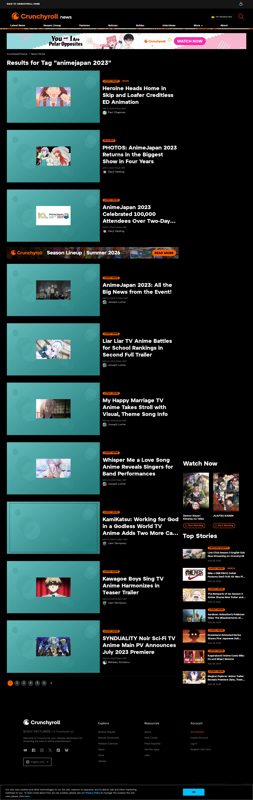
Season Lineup (52, 26)
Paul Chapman (116, 112)
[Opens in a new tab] (126, 41)
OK (193, 792)
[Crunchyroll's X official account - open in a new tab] (50, 750)
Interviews (169, 26)
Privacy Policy (93, 793)
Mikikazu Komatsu (119, 662)
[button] (37, 762)
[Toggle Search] (241, 17)
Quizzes (113, 26)
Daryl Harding (116, 172)
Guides (140, 26)
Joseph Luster (117, 302)
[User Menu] (241, 4)
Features (84, 26)
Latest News (17, 26)
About (224, 26)
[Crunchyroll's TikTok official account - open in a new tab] (58, 750)
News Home (38, 54)
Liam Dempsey (117, 543)
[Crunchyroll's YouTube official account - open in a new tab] (25, 750)
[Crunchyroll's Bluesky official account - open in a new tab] (66, 750)
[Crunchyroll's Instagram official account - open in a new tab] (42, 750)
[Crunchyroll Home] (41, 724)
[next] (238, 493)
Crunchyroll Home (17, 54)
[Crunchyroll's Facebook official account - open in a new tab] (33, 750)
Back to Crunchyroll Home (23, 4)
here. (27, 796)
